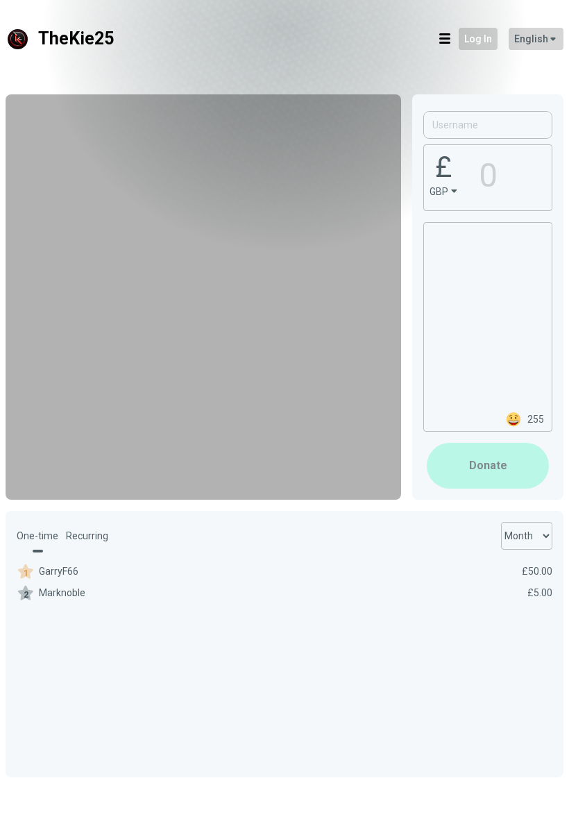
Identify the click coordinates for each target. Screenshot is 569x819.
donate (488, 465)
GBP (439, 191)
